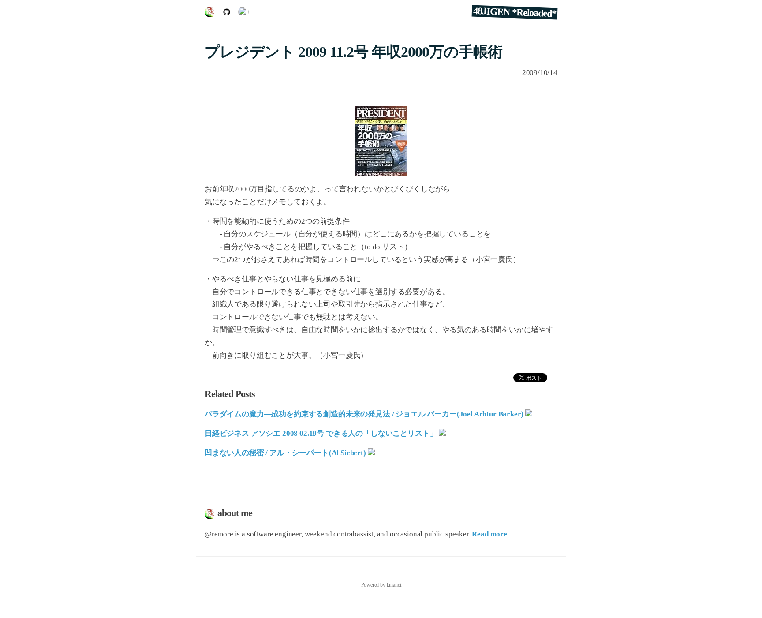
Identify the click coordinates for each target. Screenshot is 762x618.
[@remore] (243, 15)
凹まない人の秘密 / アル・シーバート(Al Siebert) (285, 453)
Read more (489, 534)
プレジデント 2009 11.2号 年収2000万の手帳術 (353, 52)
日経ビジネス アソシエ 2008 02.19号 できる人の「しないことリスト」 (321, 433)
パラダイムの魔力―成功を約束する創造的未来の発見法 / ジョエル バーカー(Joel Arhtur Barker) (364, 414)
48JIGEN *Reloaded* (515, 12)
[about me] (212, 15)
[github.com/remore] (228, 15)
